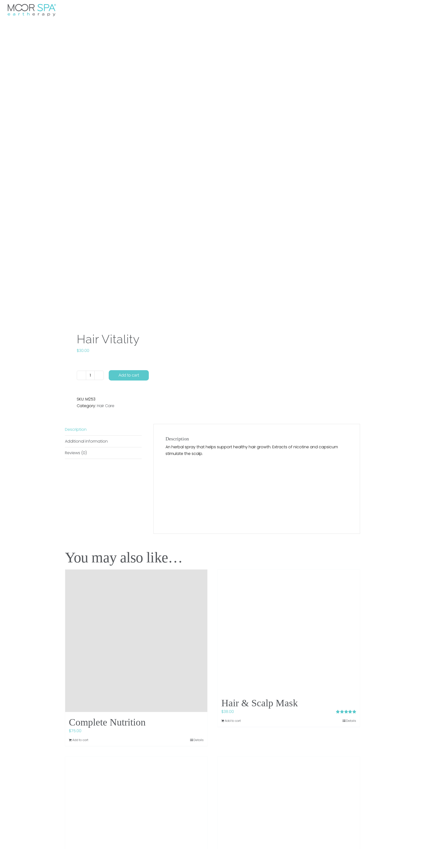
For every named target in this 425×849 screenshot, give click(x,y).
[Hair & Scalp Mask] (289, 631)
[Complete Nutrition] (136, 641)
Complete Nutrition (107, 722)
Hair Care (105, 406)
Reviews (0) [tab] (76, 453)
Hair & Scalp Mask (259, 703)
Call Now (303, 8)
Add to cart (129, 375)
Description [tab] (76, 429)
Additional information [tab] (86, 441)
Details (199, 740)
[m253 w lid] (136, 179)
